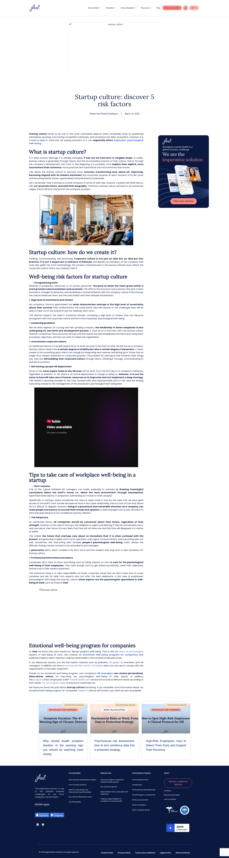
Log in (185, 8)
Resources (145, 8)
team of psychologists (130, 651)
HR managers (105, 673)
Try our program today (54, 682)
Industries (110, 8)
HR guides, (115, 662)
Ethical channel (183, 853)
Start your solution (172, 8)
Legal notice (165, 853)
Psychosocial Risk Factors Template (83, 665)
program (38, 679)
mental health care (80, 679)
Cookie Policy (107, 853)
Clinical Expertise (127, 8)
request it (83, 690)
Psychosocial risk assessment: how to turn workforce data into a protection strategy (114, 745)
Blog (158, 8)
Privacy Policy (124, 853)
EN (192, 8)
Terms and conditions (145, 853)
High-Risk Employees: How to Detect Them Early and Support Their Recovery (166, 745)
